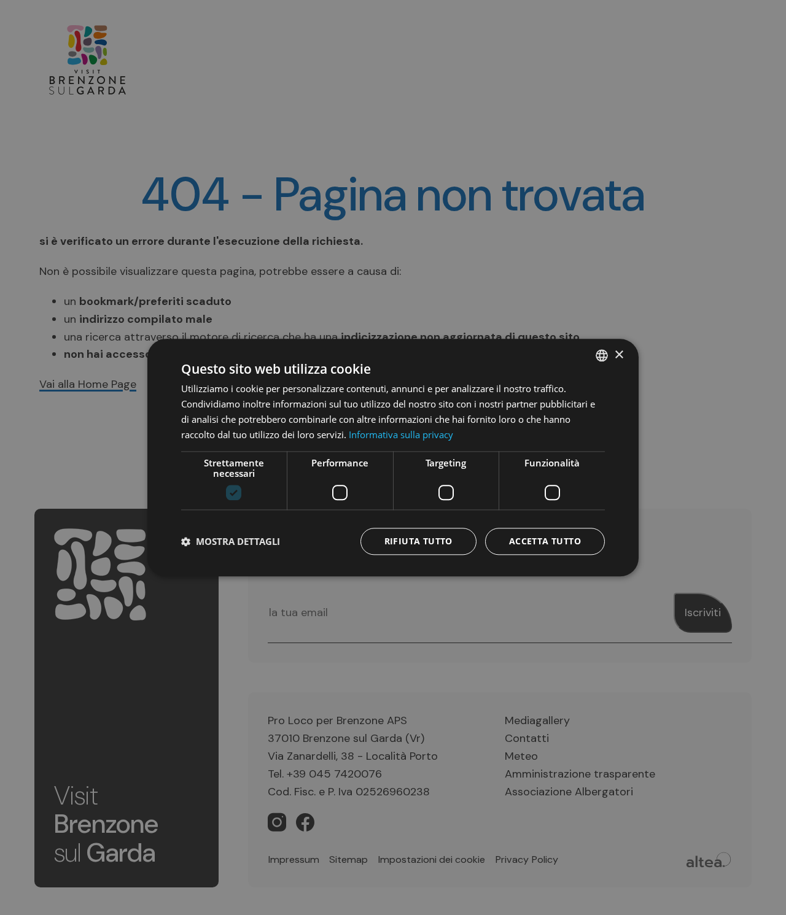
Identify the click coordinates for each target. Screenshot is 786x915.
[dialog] (393, 457)
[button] (230, 541)
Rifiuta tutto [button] (418, 541)
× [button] (618, 354)
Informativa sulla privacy (401, 434)
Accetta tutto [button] (545, 541)
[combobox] (602, 355)
